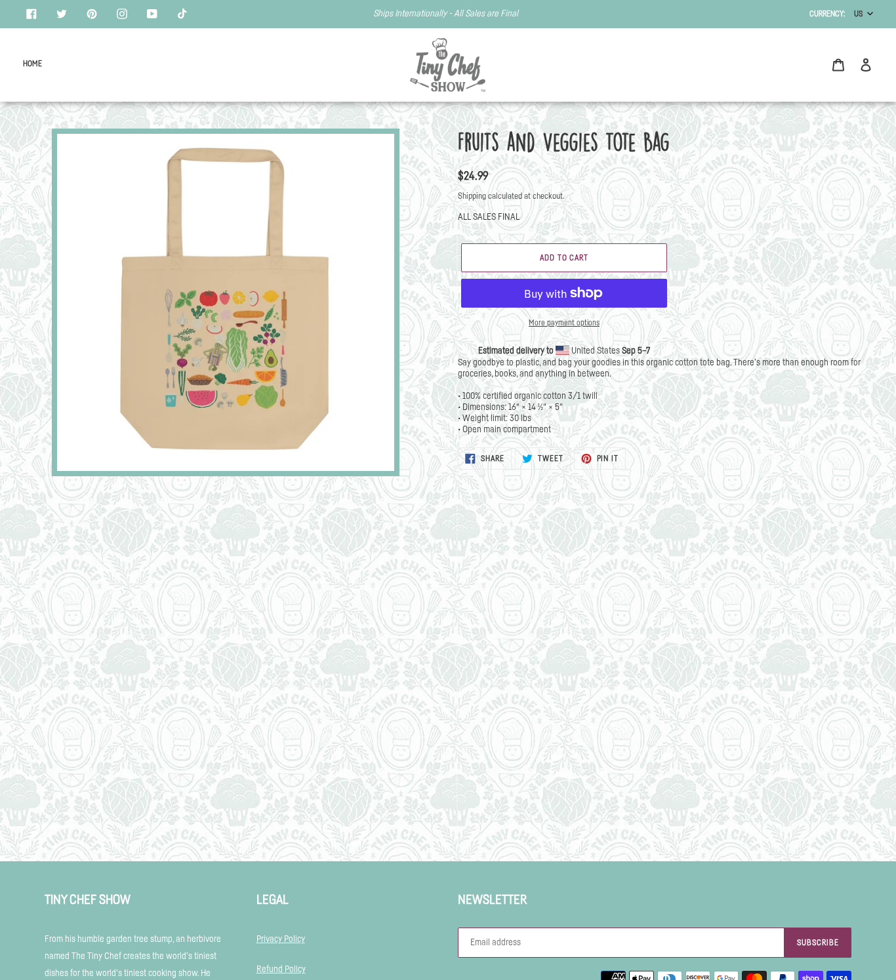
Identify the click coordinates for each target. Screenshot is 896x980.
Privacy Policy (280, 939)
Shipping (472, 196)
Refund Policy (281, 969)
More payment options (564, 323)
